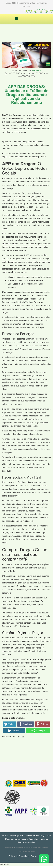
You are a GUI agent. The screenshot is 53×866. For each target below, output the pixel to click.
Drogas (36, 70)
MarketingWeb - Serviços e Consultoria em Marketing (27, 859)
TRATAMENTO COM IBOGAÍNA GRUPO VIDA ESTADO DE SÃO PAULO (23, 847)
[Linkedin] (36, 11)
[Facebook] (27, 11)
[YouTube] (41, 11)
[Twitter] (31, 11)
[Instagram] (46, 11)
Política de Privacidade (19, 856)
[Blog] (51, 11)
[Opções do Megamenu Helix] (14, 18)
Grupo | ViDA (16, 835)
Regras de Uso (37, 856)
